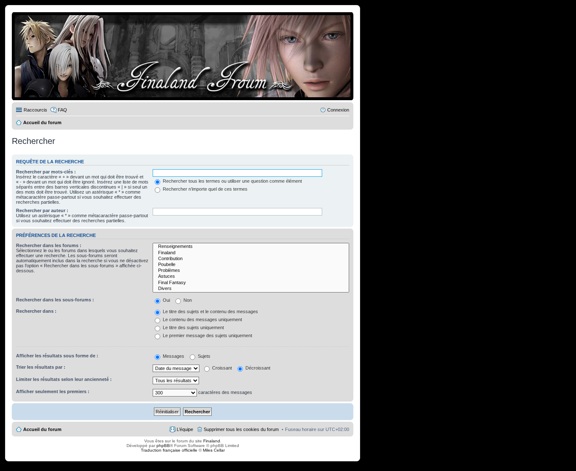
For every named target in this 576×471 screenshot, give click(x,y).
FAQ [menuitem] (62, 109)
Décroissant (257, 367)
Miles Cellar (214, 450)
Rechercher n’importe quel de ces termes (204, 189)
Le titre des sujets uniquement (192, 327)
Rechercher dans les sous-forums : (55, 299)
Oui (165, 300)
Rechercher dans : (36, 311)
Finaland (211, 441)
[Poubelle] (250, 265)
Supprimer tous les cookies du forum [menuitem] (241, 429)
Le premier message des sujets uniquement (206, 335)
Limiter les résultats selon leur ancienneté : (64, 379)
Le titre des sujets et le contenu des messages (209, 311)
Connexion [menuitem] (338, 109)
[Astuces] (250, 276)
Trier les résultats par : (40, 367)
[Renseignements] (250, 247)
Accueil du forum (42, 429)
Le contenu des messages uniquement (201, 319)
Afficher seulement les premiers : (52, 391)
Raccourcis (35, 109)
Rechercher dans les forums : (48, 245)
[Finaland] (250, 253)
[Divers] (250, 289)
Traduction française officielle (169, 450)
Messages (172, 356)
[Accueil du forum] (182, 56)
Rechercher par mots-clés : (46, 171)
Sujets (203, 356)
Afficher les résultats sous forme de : (57, 355)
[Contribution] (250, 259)
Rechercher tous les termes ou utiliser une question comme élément (231, 181)
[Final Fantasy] (250, 283)
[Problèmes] (250, 271)
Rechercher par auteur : (42, 210)
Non (187, 300)
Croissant (221, 367)
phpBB (163, 445)
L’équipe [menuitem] (185, 429)
